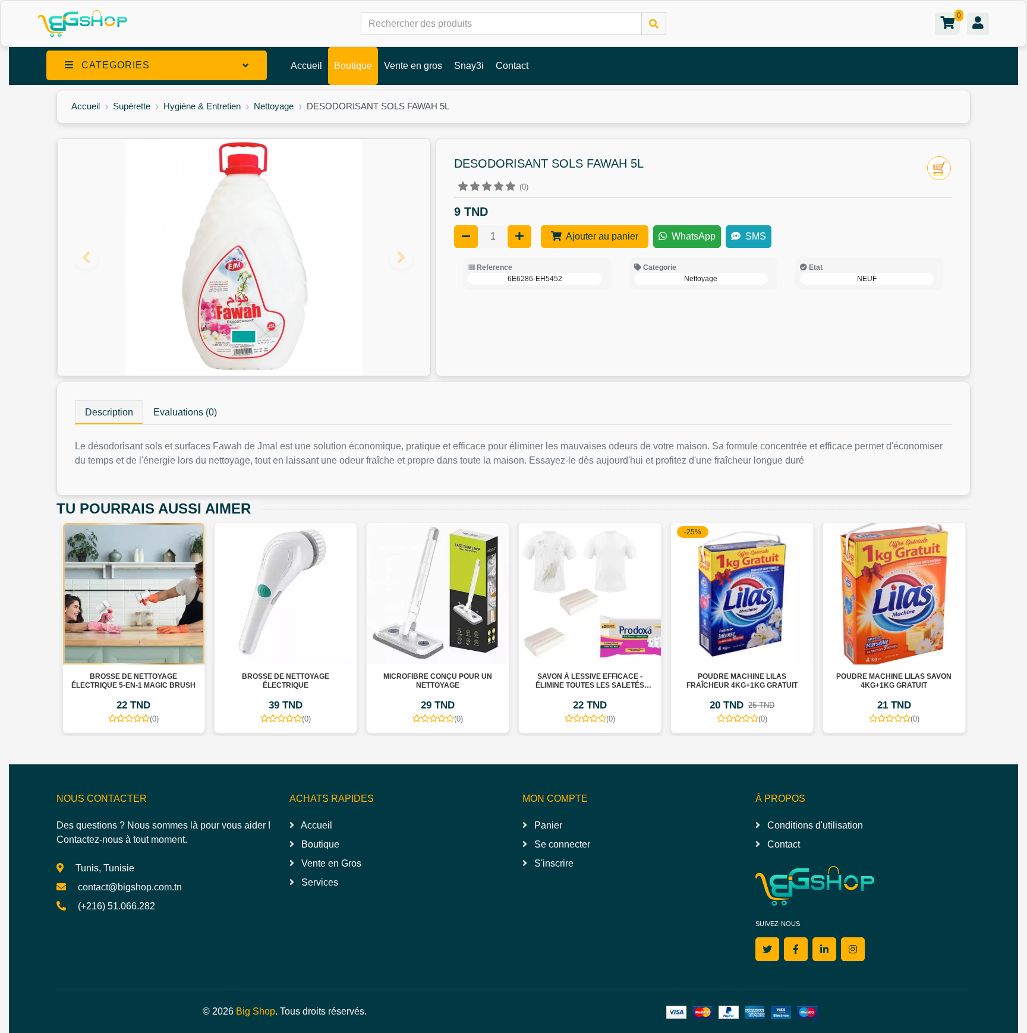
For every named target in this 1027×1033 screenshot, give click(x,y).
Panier (547, 825)
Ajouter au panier (601, 236)
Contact (512, 66)
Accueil (306, 66)
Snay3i (469, 66)
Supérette (131, 106)
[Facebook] (796, 949)
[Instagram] (853, 949)
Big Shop (255, 1011)
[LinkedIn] (824, 949)
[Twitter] (767, 949)
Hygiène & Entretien (202, 106)
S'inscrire (553, 863)
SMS (754, 236)
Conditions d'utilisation (814, 825)
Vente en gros (413, 66)
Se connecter (561, 844)
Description (109, 412)
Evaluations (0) (185, 412)
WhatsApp (692, 236)
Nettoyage (274, 106)
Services (318, 882)
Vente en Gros (330, 863)
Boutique (353, 66)
